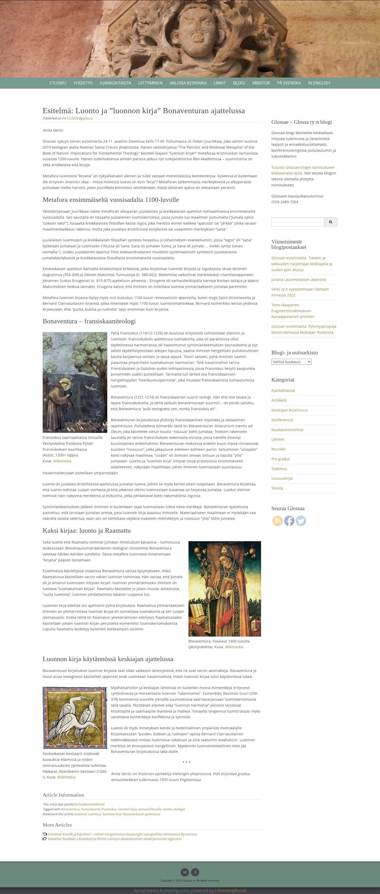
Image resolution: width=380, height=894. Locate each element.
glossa (88, 118)
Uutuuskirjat (282, 478)
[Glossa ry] (190, 19)
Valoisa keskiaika (188, 83)
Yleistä (277, 488)
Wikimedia (62, 461)
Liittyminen (150, 83)
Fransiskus (108, 809)
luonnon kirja (127, 809)
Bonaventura (70, 809)
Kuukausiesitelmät (91, 804)
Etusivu (58, 83)
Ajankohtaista (115, 83)
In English (319, 83)
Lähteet (277, 439)
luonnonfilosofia (149, 809)
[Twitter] (185, 872)
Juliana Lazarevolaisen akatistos (298, 279)
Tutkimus (279, 468)
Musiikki (278, 449)
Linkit (220, 83)
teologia (179, 809)
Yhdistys (83, 83)
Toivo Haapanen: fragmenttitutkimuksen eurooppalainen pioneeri (293, 310)
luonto (167, 809)
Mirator (261, 83)
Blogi (239, 83)
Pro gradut (280, 458)
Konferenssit (282, 419)
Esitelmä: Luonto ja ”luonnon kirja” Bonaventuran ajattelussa (117, 814)
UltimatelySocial (230, 890)
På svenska (289, 83)
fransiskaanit (90, 809)
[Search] (330, 222)
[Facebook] (195, 872)
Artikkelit (279, 400)
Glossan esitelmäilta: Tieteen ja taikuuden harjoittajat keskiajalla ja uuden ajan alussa (301, 263)
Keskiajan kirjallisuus (289, 410)
